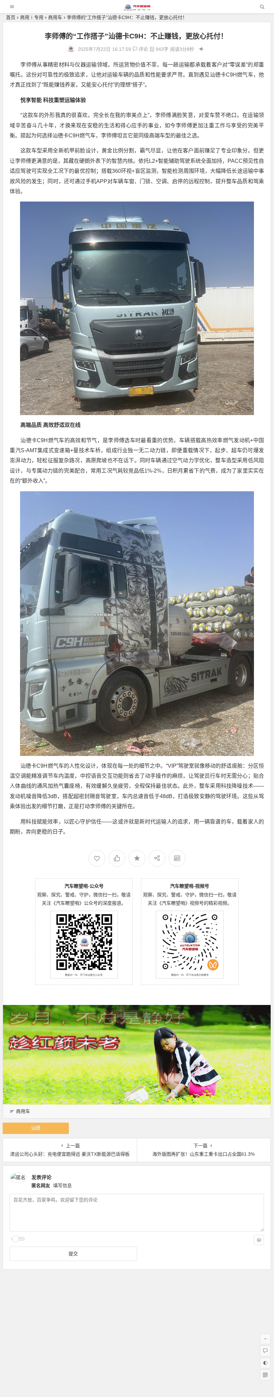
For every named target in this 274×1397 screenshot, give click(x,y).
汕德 (35, 1128)
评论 (142, 49)
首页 (10, 17)
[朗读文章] (201, 49)
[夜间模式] (265, 1363)
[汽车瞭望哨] (137, 8)
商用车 (55, 17)
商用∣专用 (31, 17)
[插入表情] (259, 1240)
